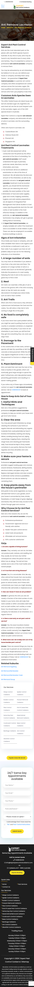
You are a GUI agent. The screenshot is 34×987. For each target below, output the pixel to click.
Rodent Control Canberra (11, 900)
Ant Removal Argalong (9, 667)
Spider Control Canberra (10, 898)
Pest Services (22, 884)
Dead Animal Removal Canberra (13, 914)
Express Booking (17, 873)
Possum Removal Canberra (11, 903)
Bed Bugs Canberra (10, 731)
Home (4, 884)
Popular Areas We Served (17, 758)
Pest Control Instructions (21, 824)
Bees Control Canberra (10, 919)
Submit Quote (17, 831)
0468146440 (9, 2)
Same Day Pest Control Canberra (13, 911)
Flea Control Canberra (10, 906)
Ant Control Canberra (9, 925)
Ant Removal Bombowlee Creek (12, 675)
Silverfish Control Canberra (11, 927)
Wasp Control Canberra (10, 895)
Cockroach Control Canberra (12, 916)
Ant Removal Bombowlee (9, 671)
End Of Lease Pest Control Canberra (14, 908)
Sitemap (25, 962)
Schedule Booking (26, 2)
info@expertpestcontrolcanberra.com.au (19, 864)
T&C (8, 824)
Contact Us (6, 887)
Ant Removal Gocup (8, 679)
